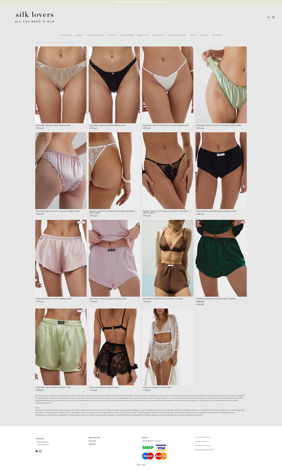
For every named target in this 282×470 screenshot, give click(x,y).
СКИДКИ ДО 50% (66, 35)
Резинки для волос (203, 445)
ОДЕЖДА (193, 35)
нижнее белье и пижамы (52, 43)
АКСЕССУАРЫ (204, 35)
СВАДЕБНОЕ (79, 35)
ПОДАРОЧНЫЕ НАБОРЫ (95, 35)
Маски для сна (202, 441)
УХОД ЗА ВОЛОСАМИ (126, 35)
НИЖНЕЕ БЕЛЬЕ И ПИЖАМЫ (176, 35)
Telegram (92, 444)
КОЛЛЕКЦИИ (111, 35)
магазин (38, 43)
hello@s (38, 442)
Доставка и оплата (203, 437)
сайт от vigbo (141, 464)
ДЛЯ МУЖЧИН (217, 35)
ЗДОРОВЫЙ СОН (158, 35)
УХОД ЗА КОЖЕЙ (143, 35)
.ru (47, 442)
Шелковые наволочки (204, 450)
